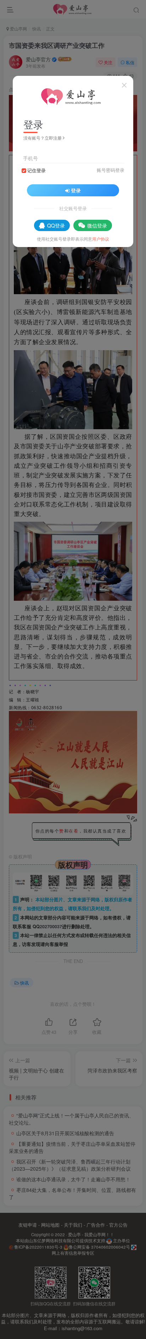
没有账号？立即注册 (42, 138)
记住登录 (36, 170)
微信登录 (97, 225)
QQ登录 (56, 225)
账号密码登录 (110, 170)
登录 (76, 190)
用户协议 (100, 239)
